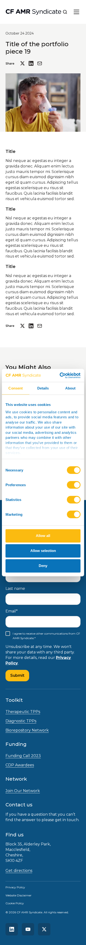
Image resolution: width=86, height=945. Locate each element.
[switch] (74, 485)
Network (16, 779)
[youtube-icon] (28, 929)
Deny (43, 566)
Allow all (43, 536)
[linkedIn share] (31, 63)
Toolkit (14, 700)
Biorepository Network (27, 730)
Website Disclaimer (18, 895)
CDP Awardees (19, 765)
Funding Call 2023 (23, 755)
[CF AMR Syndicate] (33, 12)
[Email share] (39, 63)
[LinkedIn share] (31, 326)
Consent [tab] (15, 388)
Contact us (18, 805)
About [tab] (70, 388)
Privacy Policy (15, 887)
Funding (16, 744)
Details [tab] (43, 388)
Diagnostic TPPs (20, 721)
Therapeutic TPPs (22, 711)
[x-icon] (44, 929)
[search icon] (65, 12)
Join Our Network (22, 790)
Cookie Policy (14, 903)
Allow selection (43, 551)
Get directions (18, 870)
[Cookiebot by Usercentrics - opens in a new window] (61, 375)
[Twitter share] (22, 63)
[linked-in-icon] (11, 929)
